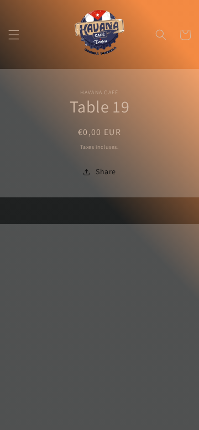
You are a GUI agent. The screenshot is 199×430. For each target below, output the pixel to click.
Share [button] (106, 171)
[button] (14, 35)
